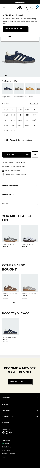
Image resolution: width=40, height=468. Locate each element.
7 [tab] (25, 75)
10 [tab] (34, 75)
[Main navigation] (4, 7)
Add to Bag (9, 154)
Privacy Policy (6, 450)
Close (8, 36)
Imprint (4, 457)
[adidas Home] (20, 7)
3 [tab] (20, 252)
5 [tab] (26, 252)
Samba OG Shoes (27, 244)
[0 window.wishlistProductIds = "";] (9, 7)
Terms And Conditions (8, 453)
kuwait (7, 443)
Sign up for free (18, 381)
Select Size (6, 104)
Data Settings (6, 440)
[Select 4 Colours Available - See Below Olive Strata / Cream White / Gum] (19, 88)
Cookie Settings (6, 447)
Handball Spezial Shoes (11, 293)
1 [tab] (14, 252)
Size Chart (34, 104)
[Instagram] (7, 432)
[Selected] (7, 88)
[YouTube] (10, 432)
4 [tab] (23, 252)
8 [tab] (28, 75)
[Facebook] (3, 432)
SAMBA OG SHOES (8, 244)
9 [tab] (31, 75)
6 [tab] (22, 75)
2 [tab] (17, 252)
